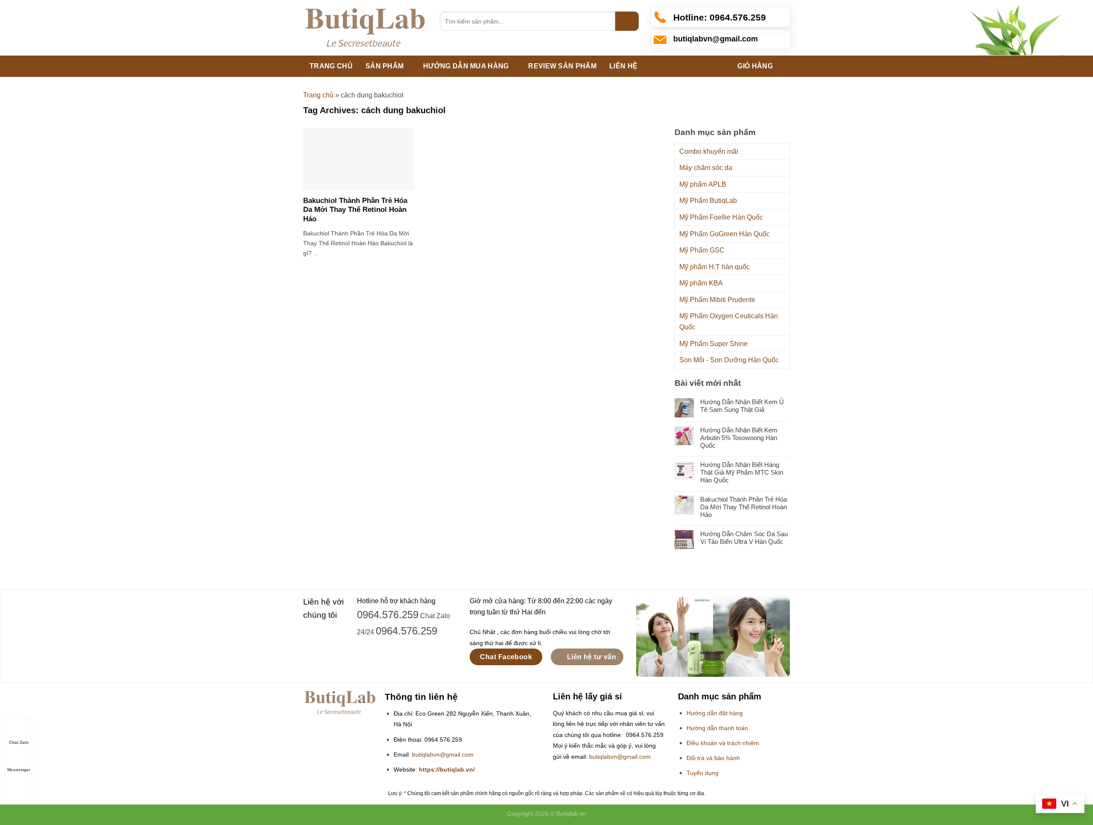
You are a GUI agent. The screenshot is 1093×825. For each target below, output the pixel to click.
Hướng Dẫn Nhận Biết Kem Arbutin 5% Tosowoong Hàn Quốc (738, 437)
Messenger (18, 769)
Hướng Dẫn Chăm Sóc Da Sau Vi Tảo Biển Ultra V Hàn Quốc (744, 537)
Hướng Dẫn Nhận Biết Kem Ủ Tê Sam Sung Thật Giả (742, 405)
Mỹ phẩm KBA (701, 283)
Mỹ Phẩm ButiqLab (708, 200)
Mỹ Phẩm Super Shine (713, 343)
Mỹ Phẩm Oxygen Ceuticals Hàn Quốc (728, 321)
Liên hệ (623, 66)
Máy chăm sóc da (705, 167)
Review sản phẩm (562, 66)
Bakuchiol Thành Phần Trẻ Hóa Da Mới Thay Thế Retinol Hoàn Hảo (355, 210)
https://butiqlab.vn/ (447, 769)
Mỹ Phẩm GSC (702, 250)
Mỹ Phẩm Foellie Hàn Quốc (721, 217)
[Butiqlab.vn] (365, 28)
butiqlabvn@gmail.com (442, 755)
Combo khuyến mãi (708, 151)
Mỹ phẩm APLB (702, 184)
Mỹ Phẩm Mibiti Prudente (717, 299)
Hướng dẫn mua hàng (466, 66)
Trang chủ (331, 66)
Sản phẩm (384, 66)
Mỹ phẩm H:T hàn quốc (714, 266)
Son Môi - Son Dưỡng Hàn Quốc (729, 360)
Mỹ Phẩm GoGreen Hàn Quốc (724, 234)
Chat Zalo (19, 742)
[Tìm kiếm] (627, 21)
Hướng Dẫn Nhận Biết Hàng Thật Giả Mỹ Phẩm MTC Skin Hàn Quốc (741, 472)
